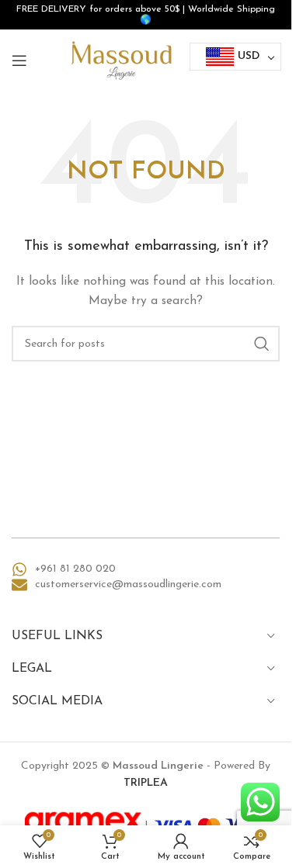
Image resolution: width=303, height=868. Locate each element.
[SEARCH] (262, 343)
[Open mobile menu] (19, 60)
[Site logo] (121, 60)
